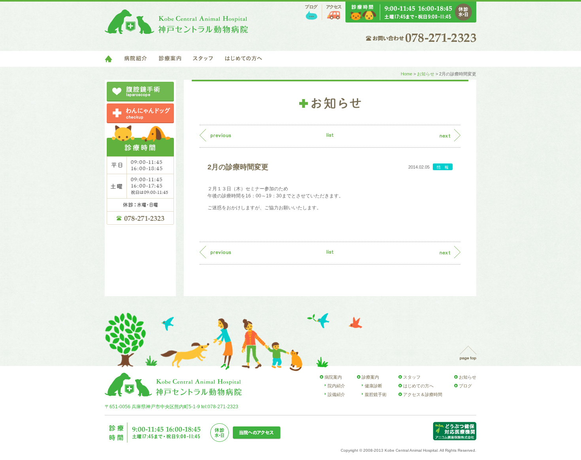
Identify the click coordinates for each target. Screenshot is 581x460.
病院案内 (333, 377)
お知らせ (425, 73)
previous (215, 135)
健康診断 (373, 385)
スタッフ (203, 59)
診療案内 (170, 59)
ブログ (311, 12)
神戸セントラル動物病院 (176, 21)
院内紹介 (336, 385)
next (450, 135)
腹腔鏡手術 (376, 394)
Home (406, 73)
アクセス (333, 12)
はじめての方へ (243, 59)
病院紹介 (135, 59)
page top (468, 353)
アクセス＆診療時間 (422, 394)
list (330, 135)
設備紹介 (336, 394)
